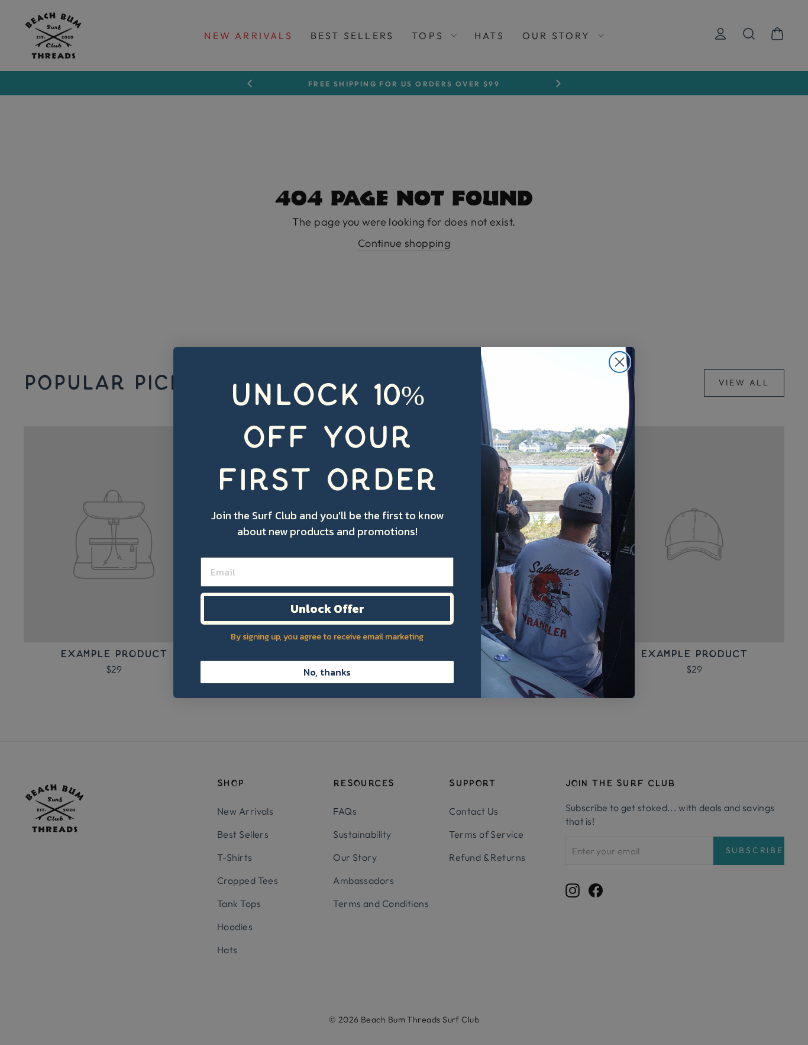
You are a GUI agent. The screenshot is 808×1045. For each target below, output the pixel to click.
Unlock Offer (327, 609)
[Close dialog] (619, 362)
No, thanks (327, 672)
